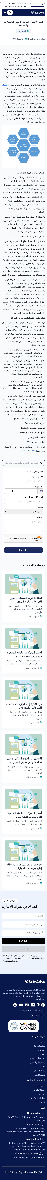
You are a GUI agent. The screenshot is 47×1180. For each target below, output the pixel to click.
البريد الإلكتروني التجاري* (33, 497)
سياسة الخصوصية (37, 1058)
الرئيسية (41, 1041)
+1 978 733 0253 (16, 3)
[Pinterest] (15, 1005)
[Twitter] (39, 1005)
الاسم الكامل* (37, 476)
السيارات (41, 1085)
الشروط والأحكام (37, 1062)
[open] (4, 12)
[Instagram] (27, 1005)
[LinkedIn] (33, 1005)
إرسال (25, 949)
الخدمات (41, 1049)
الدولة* (40, 507)
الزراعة (42, 1093)
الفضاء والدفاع (39, 1089)
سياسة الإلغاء (39, 1074)
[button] (40, 491)
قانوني (42, 1066)
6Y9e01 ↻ (23, 941)
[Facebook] (43, 1005)
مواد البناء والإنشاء (37, 1098)
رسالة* (40, 517)
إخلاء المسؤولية (38, 1070)
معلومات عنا (39, 1045)
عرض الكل (40, 1102)
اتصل (42, 1054)
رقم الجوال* (38, 486)
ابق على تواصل (10, 901)
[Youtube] (21, 1005)
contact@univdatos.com (12, 6)
